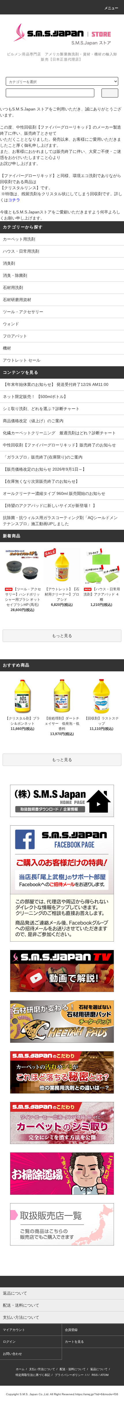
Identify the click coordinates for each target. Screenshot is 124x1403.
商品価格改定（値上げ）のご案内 (33, 420)
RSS (95, 1374)
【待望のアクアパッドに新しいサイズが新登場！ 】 (50, 505)
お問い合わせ (12, 1353)
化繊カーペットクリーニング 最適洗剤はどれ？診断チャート (59, 433)
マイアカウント (14, 1329)
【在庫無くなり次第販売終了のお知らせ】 (41, 481)
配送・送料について (73, 1369)
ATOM (104, 1374)
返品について (99, 1369)
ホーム (20, 1369)
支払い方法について (42, 1369)
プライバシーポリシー (69, 1374)
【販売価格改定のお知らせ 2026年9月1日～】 (45, 469)
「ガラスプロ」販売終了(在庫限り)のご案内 (42, 457)
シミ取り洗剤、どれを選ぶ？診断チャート (41, 408)
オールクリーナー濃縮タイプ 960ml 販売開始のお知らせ (54, 493)
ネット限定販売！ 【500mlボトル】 (35, 396)
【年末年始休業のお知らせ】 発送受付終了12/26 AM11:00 (55, 384)
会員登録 (71, 1329)
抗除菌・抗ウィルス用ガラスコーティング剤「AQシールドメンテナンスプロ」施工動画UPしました (60, 520)
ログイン (9, 1341)
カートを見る (74, 1341)
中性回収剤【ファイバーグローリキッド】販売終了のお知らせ (59, 445)
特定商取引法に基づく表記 (33, 1374)
